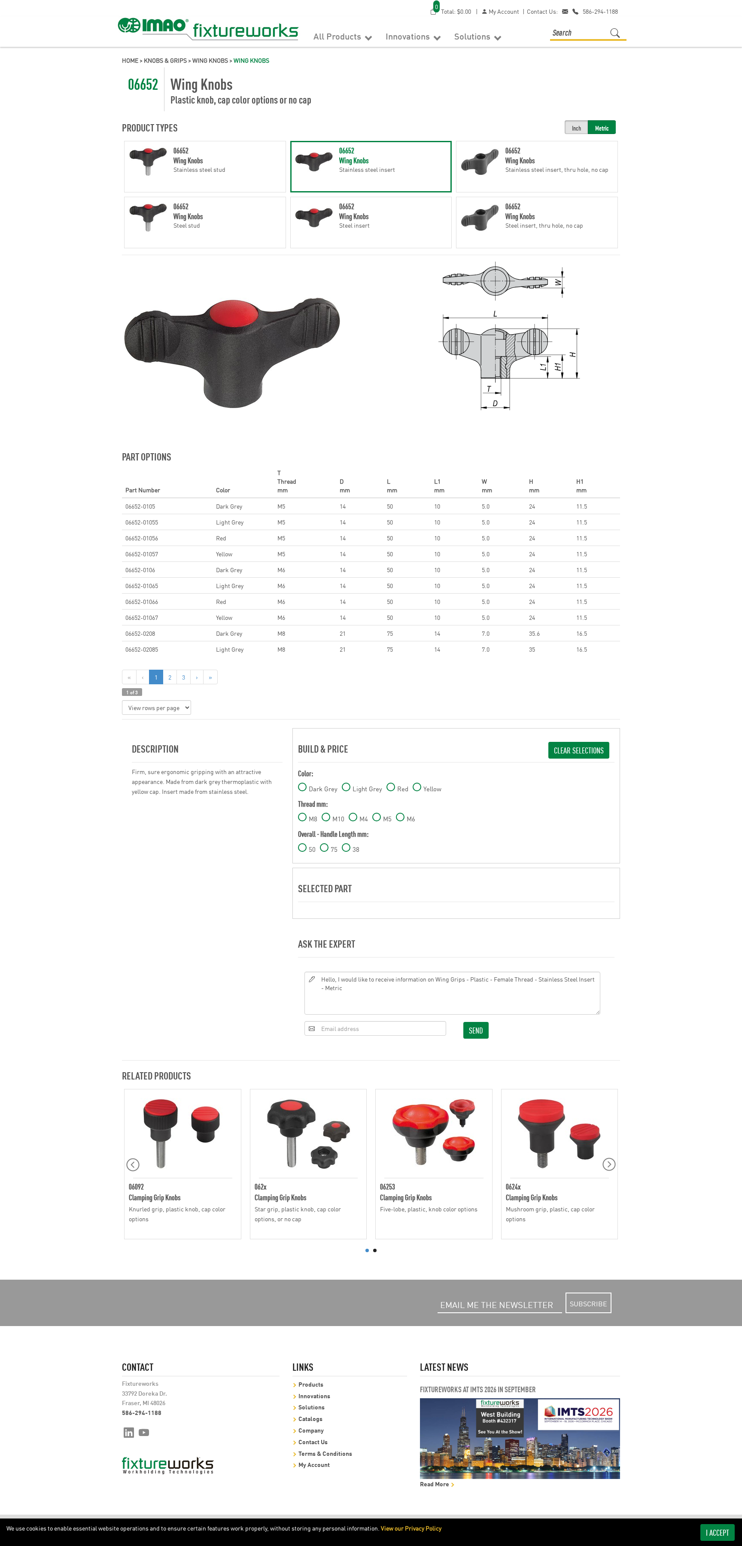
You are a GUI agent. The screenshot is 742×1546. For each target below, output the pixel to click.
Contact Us (313, 1441)
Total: (453, 10)
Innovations (409, 36)
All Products (338, 36)
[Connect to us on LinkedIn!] (129, 1431)
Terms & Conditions (325, 1453)
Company (311, 1430)
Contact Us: (542, 11)
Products (310, 1384)
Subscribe (588, 1303)
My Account (503, 11)
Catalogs (310, 1418)
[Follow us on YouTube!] (144, 1431)
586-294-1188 (600, 11)
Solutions (473, 36)
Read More (435, 1483)
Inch (576, 128)
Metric (602, 128)
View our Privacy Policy (411, 1528)
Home (130, 60)
